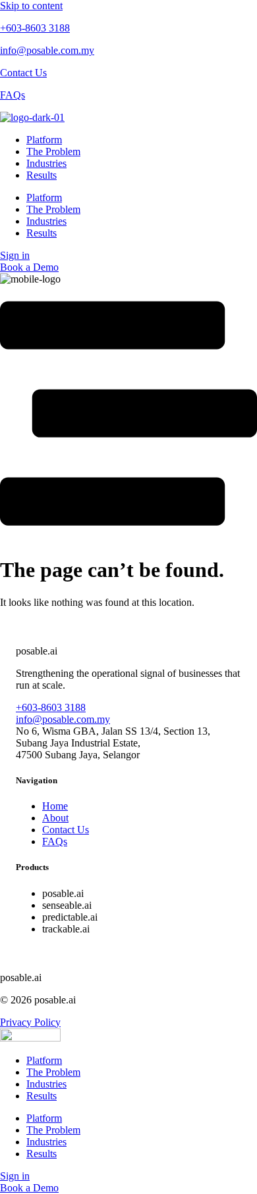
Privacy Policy (30, 1022)
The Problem (53, 151)
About (55, 817)
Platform (44, 139)
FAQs (12, 95)
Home (55, 806)
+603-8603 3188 (35, 28)
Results (41, 175)
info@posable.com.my (47, 50)
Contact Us (23, 72)
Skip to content (31, 5)
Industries (46, 163)
